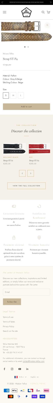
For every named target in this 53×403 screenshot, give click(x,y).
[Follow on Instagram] (12, 368)
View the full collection (26, 186)
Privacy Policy (8, 326)
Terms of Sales (9, 321)
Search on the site (10, 331)
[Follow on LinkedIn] (27, 368)
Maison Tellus (8, 53)
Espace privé (38, 383)
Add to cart (26, 106)
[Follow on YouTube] (19, 368)
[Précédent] (22, 173)
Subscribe (12, 301)
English (33, 377)
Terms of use (8, 317)
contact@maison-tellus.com (34, 361)
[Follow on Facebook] (4, 368)
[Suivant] (30, 173)
